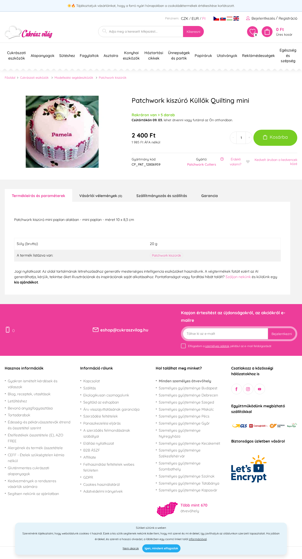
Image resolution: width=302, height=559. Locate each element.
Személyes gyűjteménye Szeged (186, 402)
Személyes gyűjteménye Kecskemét (189, 443)
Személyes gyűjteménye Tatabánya (189, 483)
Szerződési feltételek (100, 416)
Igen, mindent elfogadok (161, 548)
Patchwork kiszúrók (112, 77)
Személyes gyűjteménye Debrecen (188, 395)
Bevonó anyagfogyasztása (30, 408)
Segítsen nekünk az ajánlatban (33, 493)
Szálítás (89, 388)
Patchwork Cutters (201, 164)
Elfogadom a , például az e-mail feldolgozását (229, 346)
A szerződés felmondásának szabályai (106, 433)
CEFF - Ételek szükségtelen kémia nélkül (36, 457)
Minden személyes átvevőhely (185, 380)
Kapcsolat (91, 380)
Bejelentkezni (282, 334)
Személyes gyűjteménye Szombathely (180, 466)
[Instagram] (248, 389)
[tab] (38, 195)
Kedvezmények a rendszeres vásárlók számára (32, 483)
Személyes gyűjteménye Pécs (184, 416)
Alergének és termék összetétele (35, 447)
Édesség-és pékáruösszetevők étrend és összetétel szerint (39, 425)
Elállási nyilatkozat (98, 443)
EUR (195, 18)
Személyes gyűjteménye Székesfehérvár (180, 453)
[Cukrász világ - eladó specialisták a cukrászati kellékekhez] (29, 32)
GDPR (88, 477)
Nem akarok (131, 548)
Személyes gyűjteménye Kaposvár (188, 490)
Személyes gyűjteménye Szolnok (186, 476)
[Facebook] (236, 389)
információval (198, 539)
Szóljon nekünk (238, 276)
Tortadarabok (19, 415)
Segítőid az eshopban (101, 402)
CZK (184, 18)
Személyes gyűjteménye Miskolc (186, 409)
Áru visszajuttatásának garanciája (111, 409)
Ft (204, 18)
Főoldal (10, 77)
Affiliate (89, 457)
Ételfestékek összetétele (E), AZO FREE (35, 438)
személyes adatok (217, 346)
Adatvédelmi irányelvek (103, 491)
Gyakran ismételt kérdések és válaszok (32, 383)
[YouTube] (259, 389)
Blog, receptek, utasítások (29, 393)
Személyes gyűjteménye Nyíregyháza (180, 433)
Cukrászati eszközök (34, 77)
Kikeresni (193, 32)
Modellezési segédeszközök (74, 77)
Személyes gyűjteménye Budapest (188, 388)
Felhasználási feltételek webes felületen (108, 467)
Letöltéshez (17, 401)
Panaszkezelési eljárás (102, 423)
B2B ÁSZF (91, 450)
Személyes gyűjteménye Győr (184, 423)
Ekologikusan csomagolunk (106, 395)
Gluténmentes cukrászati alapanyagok (28, 470)
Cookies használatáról (101, 484)
